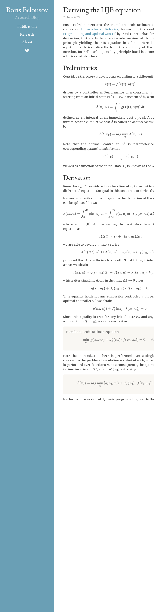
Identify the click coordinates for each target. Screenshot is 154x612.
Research (27, 34)
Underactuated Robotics (99, 29)
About (27, 41)
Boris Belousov (27, 10)
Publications (27, 26)
